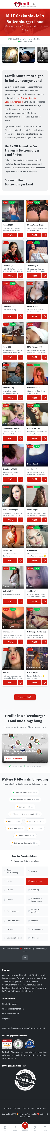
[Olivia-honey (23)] (32, 738)
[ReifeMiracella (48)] (29, 745)
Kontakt (17, 1108)
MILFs (5, 948)
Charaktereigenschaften (13, 1008)
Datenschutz (28, 1108)
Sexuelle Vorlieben (10, 1013)
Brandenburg (29, 948)
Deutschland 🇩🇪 (15, 948)
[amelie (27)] (18, 742)
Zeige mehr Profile (25, 697)
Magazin (6, 1018)
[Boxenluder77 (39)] (36, 741)
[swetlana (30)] (11, 735)
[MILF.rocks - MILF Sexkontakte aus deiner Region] (25, 4)
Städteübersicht (9, 1004)
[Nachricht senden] (20, 235)
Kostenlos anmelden (14, 758)
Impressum (41, 1108)
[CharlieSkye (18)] (13, 747)
